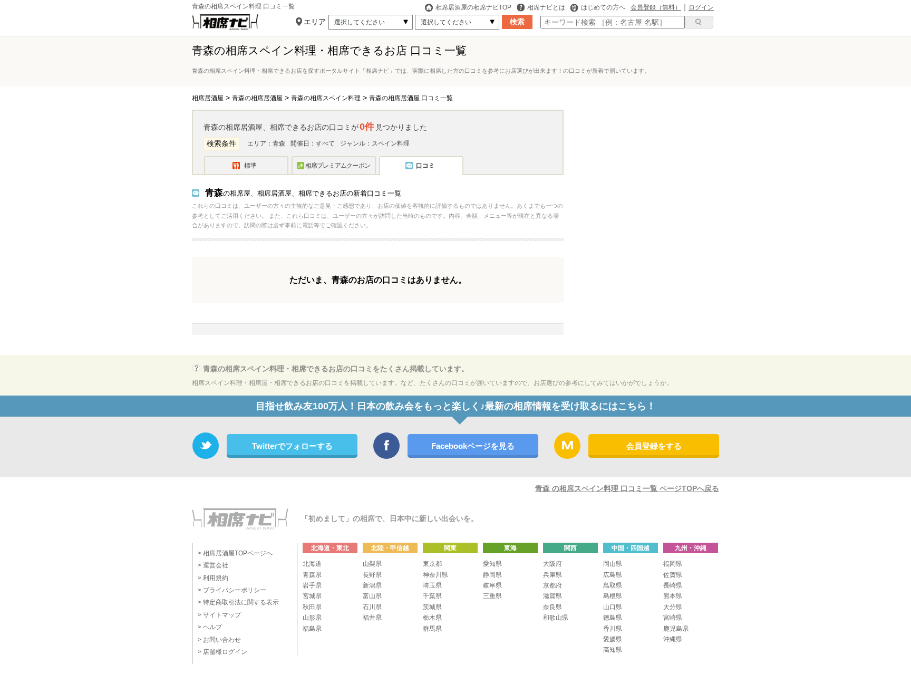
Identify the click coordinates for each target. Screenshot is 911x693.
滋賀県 (552, 596)
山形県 (312, 617)
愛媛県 (612, 639)
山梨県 (372, 563)
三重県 (492, 596)
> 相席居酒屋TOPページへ (235, 553)
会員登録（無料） (656, 7)
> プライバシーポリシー (232, 590)
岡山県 (612, 563)
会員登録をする (654, 445)
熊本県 (672, 596)
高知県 (612, 649)
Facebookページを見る (473, 445)
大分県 (672, 607)
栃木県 (432, 617)
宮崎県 (672, 617)
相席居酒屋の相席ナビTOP (473, 7)
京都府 (552, 585)
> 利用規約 (213, 578)
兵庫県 (552, 575)
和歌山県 (555, 617)
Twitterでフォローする (292, 445)
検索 (517, 21)
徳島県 (612, 617)
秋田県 (312, 607)
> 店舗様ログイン (222, 652)
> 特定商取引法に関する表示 (238, 602)
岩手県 (312, 585)
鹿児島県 (676, 628)
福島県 (312, 628)
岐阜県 (492, 585)
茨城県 (432, 607)
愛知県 (492, 563)
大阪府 (552, 563)
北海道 (312, 563)
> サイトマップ (219, 615)
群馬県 (432, 628)
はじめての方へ (603, 7)
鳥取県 (612, 585)
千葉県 (432, 596)
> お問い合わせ (219, 639)
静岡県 (492, 575)
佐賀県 (672, 575)
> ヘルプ (210, 627)
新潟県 (372, 585)
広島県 (612, 575)
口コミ (425, 165)
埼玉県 (432, 585)
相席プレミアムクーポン (337, 165)
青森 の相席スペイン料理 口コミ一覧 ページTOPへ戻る (627, 488)
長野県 (372, 575)
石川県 (372, 607)
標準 (250, 165)
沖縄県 (672, 639)
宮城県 (312, 596)
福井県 (372, 617)
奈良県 (552, 607)
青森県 (312, 575)
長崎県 (672, 585)
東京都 (432, 563)
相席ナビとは (546, 7)
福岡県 (672, 563)
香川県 (612, 628)
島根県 (612, 596)
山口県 (612, 607)
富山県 (372, 596)
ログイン (701, 7)
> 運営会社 (213, 565)
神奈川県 (435, 575)
